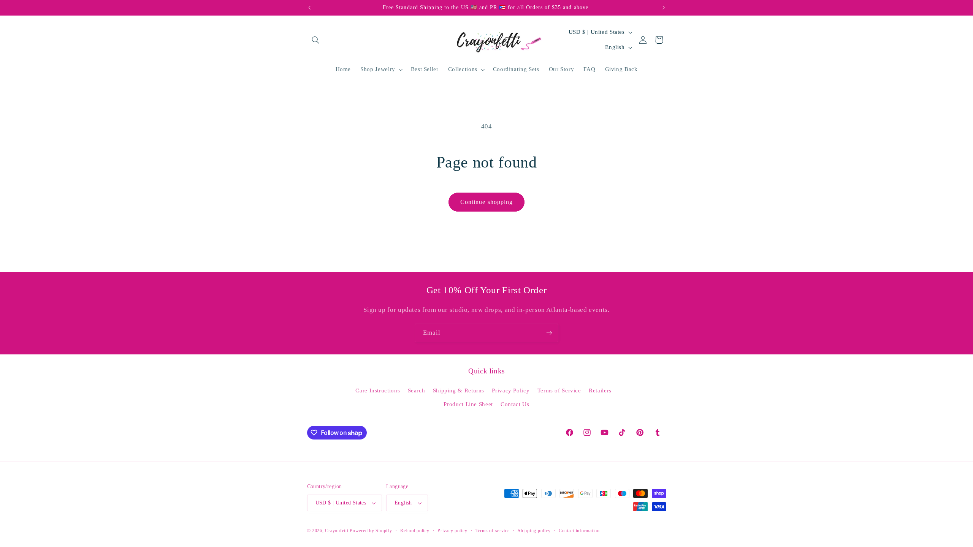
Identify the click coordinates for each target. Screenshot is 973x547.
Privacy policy (452, 530)
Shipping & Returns (458, 390)
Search (416, 390)
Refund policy (414, 530)
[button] (316, 40)
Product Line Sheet (468, 404)
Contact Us (515, 404)
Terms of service (492, 530)
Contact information (579, 530)
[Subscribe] (549, 333)
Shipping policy (534, 530)
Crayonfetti (336, 530)
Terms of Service (559, 390)
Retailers (600, 390)
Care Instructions (377, 390)
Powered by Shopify (371, 530)
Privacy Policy (510, 390)
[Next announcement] (663, 7)
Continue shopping (486, 202)
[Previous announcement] (309, 7)
